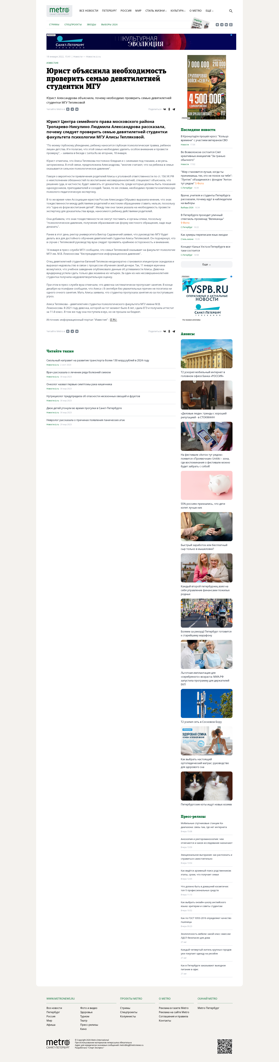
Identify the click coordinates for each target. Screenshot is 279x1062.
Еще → (206, 264)
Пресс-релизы (89, 1025)
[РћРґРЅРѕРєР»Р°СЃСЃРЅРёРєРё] (169, 109)
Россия (126, 10)
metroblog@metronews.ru (131, 1045)
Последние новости (198, 130)
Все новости (88, 10)
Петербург (109, 10)
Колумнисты (128, 1016)
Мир (138, 10)
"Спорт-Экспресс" (96, 1047)
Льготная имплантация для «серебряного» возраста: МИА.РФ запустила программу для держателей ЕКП (205, 678)
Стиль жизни (187, 239)
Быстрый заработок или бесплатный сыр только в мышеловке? (204, 547)
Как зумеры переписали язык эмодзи (204, 234)
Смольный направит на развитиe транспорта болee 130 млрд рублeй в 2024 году (97, 360)
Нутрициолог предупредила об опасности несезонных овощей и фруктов (93, 396)
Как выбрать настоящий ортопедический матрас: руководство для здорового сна (205, 763)
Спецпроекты (73, 24)
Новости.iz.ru (93, 56)
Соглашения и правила (173, 1016)
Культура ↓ (178, 10)
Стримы (54, 24)
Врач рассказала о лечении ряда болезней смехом (78, 372)
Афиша (50, 1025)
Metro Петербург (208, 1008)
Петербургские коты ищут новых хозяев (206, 804)
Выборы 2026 (109, 24)
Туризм (84, 1016)
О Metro (196, 10)
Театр (83, 1020)
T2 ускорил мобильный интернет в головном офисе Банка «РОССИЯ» (203, 374)
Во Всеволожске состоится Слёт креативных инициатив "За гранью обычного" (203, 156)
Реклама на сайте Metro (174, 1012)
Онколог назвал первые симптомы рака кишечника (79, 384)
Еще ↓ (210, 10)
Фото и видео (88, 1008)
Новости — (79, 56)
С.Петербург (186, 188)
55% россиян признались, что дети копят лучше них (203, 505)
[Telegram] (174, 109)
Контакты (165, 1020)
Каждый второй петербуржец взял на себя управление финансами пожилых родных (205, 590)
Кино (83, 1029)
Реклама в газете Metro (174, 1008)
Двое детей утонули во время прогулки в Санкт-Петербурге (84, 408)
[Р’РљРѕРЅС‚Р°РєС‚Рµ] (165, 109)
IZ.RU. (113, 319)
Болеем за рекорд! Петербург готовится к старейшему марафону (206, 633)
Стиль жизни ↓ (156, 10)
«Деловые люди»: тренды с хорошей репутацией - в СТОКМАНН (204, 415)
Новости (185, 144)
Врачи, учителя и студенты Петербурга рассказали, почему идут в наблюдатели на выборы (206, 199)
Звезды (91, 24)
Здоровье (86, 1012)
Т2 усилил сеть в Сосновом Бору (201, 722)
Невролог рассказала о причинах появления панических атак (85, 420)
